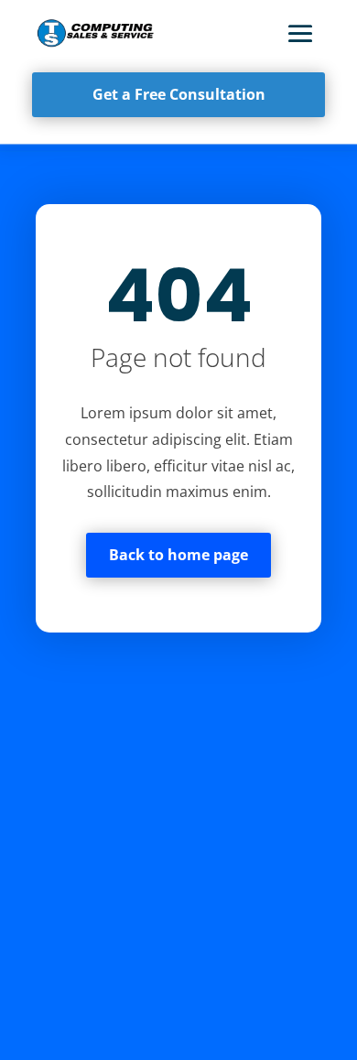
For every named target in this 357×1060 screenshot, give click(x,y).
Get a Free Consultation (178, 94)
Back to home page (178, 555)
